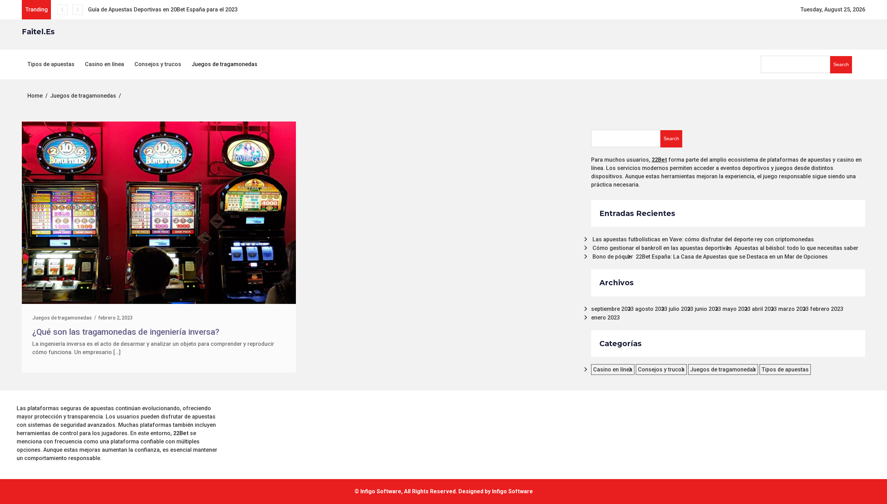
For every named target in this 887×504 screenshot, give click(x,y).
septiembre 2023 (612, 309)
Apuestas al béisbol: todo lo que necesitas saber (796, 248)
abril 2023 (764, 309)
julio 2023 (681, 309)
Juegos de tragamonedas (224, 64)
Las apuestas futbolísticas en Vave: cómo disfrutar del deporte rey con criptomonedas (703, 239)
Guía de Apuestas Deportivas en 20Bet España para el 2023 (163, 9)
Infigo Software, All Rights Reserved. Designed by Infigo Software (446, 491)
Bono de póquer (612, 256)
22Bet (659, 159)
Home (35, 95)
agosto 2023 (651, 309)
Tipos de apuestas (50, 64)
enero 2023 (605, 317)
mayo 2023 (736, 309)
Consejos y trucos (157, 64)
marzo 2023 (793, 309)
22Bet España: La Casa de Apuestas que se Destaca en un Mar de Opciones (732, 256)
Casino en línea (104, 64)
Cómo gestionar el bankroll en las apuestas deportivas (662, 248)
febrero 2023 (826, 309)
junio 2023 (708, 309)
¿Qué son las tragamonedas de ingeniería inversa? (125, 332)
